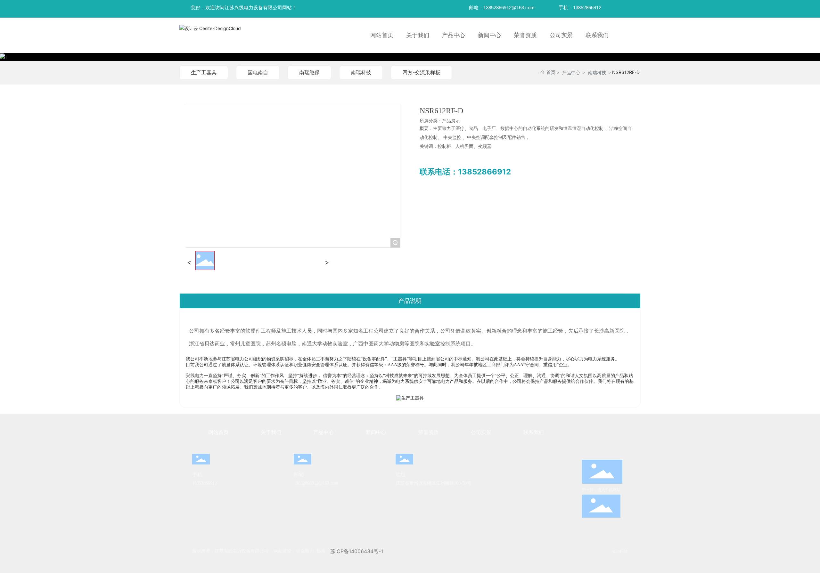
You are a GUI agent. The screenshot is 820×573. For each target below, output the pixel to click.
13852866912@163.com (316, 483)
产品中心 (571, 72)
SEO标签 (620, 551)
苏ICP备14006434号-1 (356, 551)
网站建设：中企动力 (294, 551)
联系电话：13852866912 (465, 171)
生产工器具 (204, 72)
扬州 (320, 551)
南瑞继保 (309, 72)
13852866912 (204, 483)
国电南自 (258, 72)
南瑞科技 (361, 72)
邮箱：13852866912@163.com (502, 7)
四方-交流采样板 (421, 72)
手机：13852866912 (580, 7)
